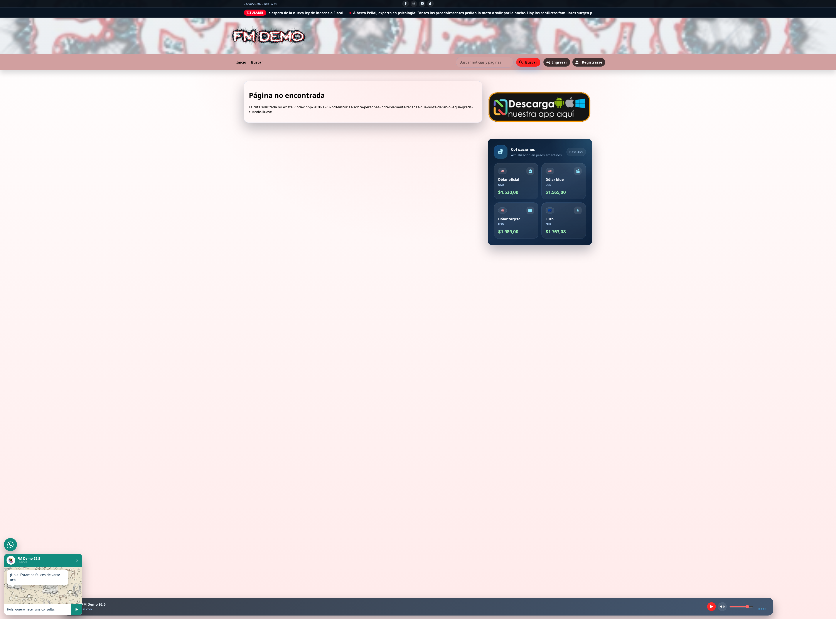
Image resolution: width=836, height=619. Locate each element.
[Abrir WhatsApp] (10, 544)
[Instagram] (414, 3)
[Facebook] (405, 3)
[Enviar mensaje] (76, 609)
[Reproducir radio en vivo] (711, 606)
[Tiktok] (430, 3)
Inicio (241, 62)
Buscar (257, 62)
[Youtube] (422, 3)
